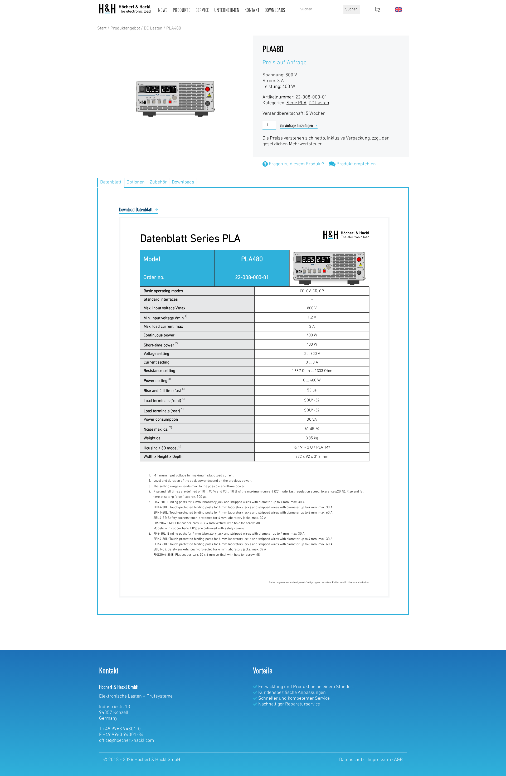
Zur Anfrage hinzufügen (296, 126)
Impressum (380, 760)
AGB (398, 760)
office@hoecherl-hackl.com (126, 740)
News (163, 10)
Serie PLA (296, 103)
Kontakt (252, 10)
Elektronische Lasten (120, 696)
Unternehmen (226, 10)
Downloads (275, 10)
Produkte (181, 10)
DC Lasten (153, 28)
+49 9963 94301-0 (122, 729)
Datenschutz (352, 760)
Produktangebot (125, 28)
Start (101, 28)
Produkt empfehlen (355, 164)
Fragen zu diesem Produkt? (296, 164)
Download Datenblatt (136, 210)
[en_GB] (398, 9)
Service (202, 10)
